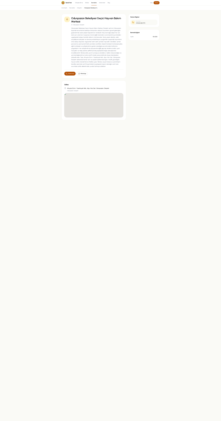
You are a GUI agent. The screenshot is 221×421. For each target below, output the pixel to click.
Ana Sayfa (64, 8)
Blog (109, 2)
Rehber (87, 2)
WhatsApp (83, 73)
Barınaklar (94, 2)
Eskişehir (79, 8)
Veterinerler (102, 2)
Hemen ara (71, 73)
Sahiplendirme (79, 2)
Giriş (151, 2)
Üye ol (156, 2)
